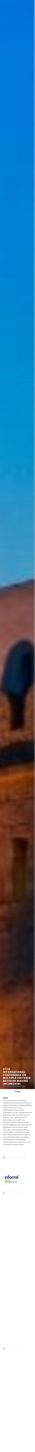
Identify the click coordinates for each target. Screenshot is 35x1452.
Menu (18, 1091)
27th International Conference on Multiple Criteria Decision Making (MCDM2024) (17, 1076)
